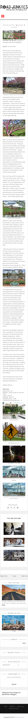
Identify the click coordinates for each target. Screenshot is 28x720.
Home (14, 576)
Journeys (12, 706)
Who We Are (20, 706)
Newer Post (3, 576)
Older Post (24, 576)
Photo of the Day (14, 708)
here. (4, 605)
